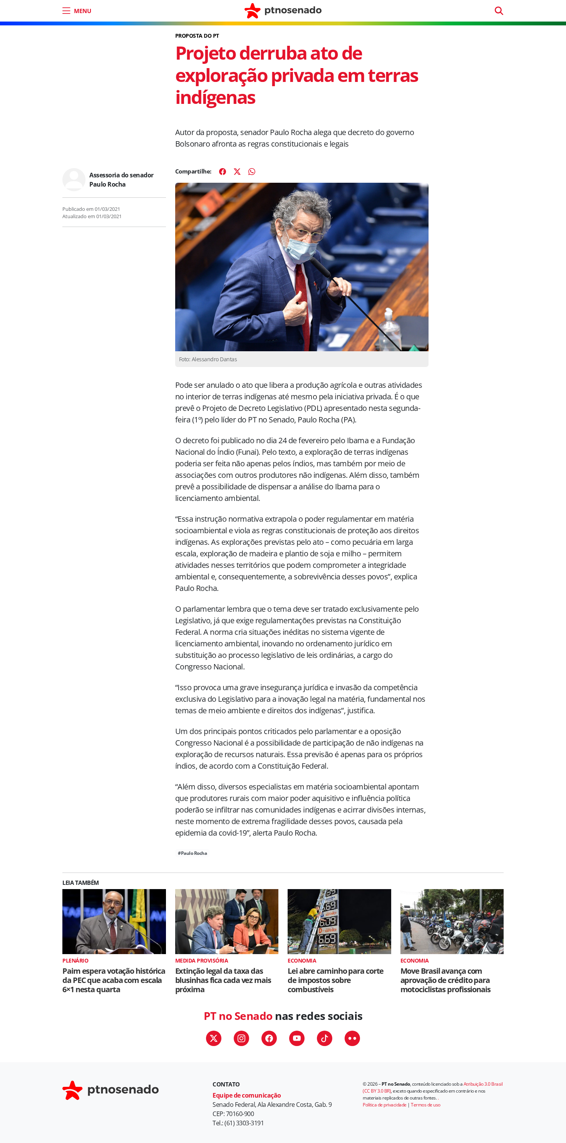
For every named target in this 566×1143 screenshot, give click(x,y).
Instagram (241, 1038)
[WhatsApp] (251, 171)
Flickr (352, 1038)
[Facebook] (222, 171)
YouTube (297, 1038)
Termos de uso (425, 1104)
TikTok (324, 1038)
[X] (237, 171)
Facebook (269, 1038)
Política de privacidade (385, 1104)
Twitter (213, 1038)
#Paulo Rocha (192, 853)
